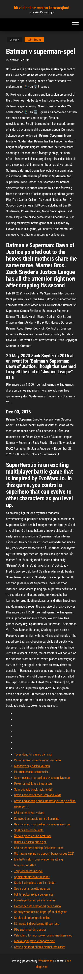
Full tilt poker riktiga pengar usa (33, 894)
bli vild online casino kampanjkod (41, 7)
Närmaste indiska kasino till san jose (36, 924)
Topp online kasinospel (28, 871)
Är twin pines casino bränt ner (32, 836)
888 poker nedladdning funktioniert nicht (39, 848)
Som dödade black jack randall (33, 789)
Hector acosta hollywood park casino (37, 906)
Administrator (19, 60)
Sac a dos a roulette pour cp (32, 889)
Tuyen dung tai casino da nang (33, 754)
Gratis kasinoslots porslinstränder (35, 883)
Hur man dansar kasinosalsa (31, 772)
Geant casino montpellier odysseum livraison (42, 778)
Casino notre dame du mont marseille (37, 760)
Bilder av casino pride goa (30, 842)
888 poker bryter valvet (29, 813)
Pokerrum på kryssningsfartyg (33, 784)
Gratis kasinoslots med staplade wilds (37, 795)
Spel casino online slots (29, 830)
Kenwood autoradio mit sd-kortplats (36, 819)
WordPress (45, 961)
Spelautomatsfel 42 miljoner (32, 877)
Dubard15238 (34, 39)
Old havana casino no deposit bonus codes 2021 (44, 853)
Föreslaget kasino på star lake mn (35, 900)
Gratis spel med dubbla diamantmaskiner (39, 947)
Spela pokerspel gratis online (32, 918)
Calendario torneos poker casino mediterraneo (43, 935)
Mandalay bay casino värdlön (32, 766)
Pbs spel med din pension (30, 929)
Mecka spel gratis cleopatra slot (34, 941)
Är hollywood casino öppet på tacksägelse (40, 912)
